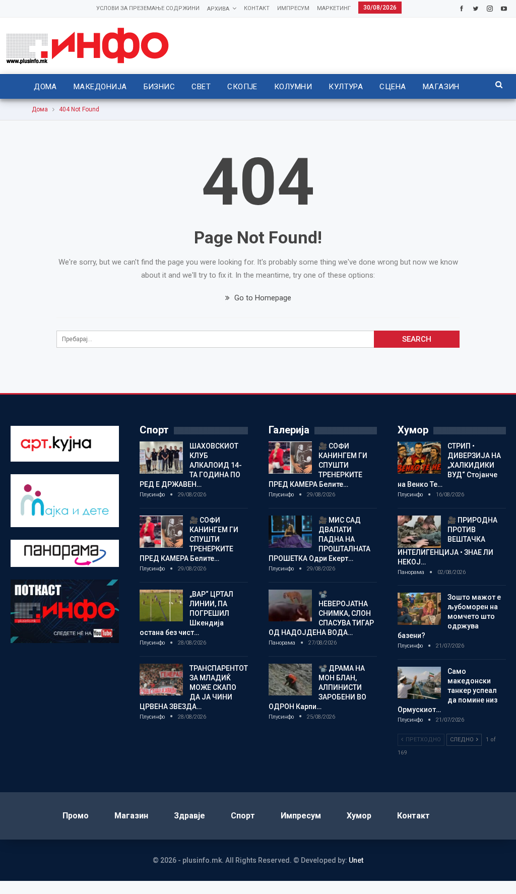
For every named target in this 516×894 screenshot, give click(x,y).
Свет (201, 86)
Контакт (257, 8)
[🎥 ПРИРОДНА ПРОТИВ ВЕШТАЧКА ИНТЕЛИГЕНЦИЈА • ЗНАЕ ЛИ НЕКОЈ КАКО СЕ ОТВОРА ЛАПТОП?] (419, 532)
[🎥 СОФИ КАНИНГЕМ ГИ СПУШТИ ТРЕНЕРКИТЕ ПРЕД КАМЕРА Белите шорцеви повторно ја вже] (161, 532)
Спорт (243, 815)
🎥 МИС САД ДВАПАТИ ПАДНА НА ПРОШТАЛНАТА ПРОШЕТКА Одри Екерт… (319, 539)
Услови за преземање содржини (148, 8)
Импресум (293, 8)
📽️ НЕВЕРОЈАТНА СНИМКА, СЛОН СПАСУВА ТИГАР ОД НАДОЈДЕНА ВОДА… (321, 613)
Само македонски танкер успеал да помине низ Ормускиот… (447, 690)
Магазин (441, 86)
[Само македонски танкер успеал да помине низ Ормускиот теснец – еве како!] (419, 683)
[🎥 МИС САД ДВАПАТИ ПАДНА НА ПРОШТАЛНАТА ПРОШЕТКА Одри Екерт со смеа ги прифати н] (290, 532)
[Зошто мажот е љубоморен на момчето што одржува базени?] (419, 609)
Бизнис (159, 86)
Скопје (242, 86)
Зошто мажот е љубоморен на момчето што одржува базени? (449, 616)
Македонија (100, 86)
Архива (218, 9)
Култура (346, 86)
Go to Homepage (261, 297)
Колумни (293, 86)
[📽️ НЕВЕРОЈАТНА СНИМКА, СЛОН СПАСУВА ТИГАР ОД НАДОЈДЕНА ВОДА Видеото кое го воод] (290, 606)
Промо (75, 815)
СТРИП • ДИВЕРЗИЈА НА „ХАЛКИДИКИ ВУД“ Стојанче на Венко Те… (449, 465)
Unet (356, 860)
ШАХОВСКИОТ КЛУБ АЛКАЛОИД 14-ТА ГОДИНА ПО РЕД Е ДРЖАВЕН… (191, 465)
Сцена (392, 86)
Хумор (359, 815)
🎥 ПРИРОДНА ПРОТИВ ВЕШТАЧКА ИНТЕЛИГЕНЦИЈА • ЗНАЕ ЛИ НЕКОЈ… (447, 541)
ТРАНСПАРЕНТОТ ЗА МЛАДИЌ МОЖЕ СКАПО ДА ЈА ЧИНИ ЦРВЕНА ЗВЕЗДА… (194, 687)
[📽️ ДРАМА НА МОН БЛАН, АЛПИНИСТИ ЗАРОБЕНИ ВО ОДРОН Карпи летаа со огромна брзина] (290, 680)
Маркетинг (334, 8)
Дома (45, 86)
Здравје (189, 815)
